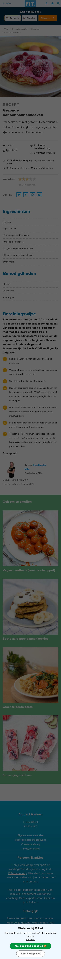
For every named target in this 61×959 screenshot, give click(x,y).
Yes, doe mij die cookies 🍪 (30, 945)
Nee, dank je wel (30, 953)
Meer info (30, 939)
